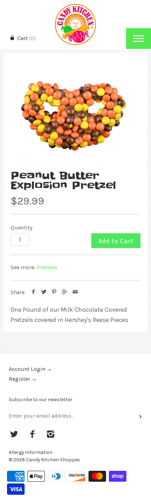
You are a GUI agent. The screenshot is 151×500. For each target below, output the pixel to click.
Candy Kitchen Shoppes (53, 460)
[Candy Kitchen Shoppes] (75, 6)
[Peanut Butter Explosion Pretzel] (75, 115)
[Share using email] (75, 292)
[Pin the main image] (54, 292)
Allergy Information (31, 452)
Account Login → (30, 369)
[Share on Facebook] (33, 292)
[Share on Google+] (64, 292)
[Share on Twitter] (44, 292)
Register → (23, 379)
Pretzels (47, 267)
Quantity (22, 227)
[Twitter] (14, 435)
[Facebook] (32, 435)
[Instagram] (50, 435)
